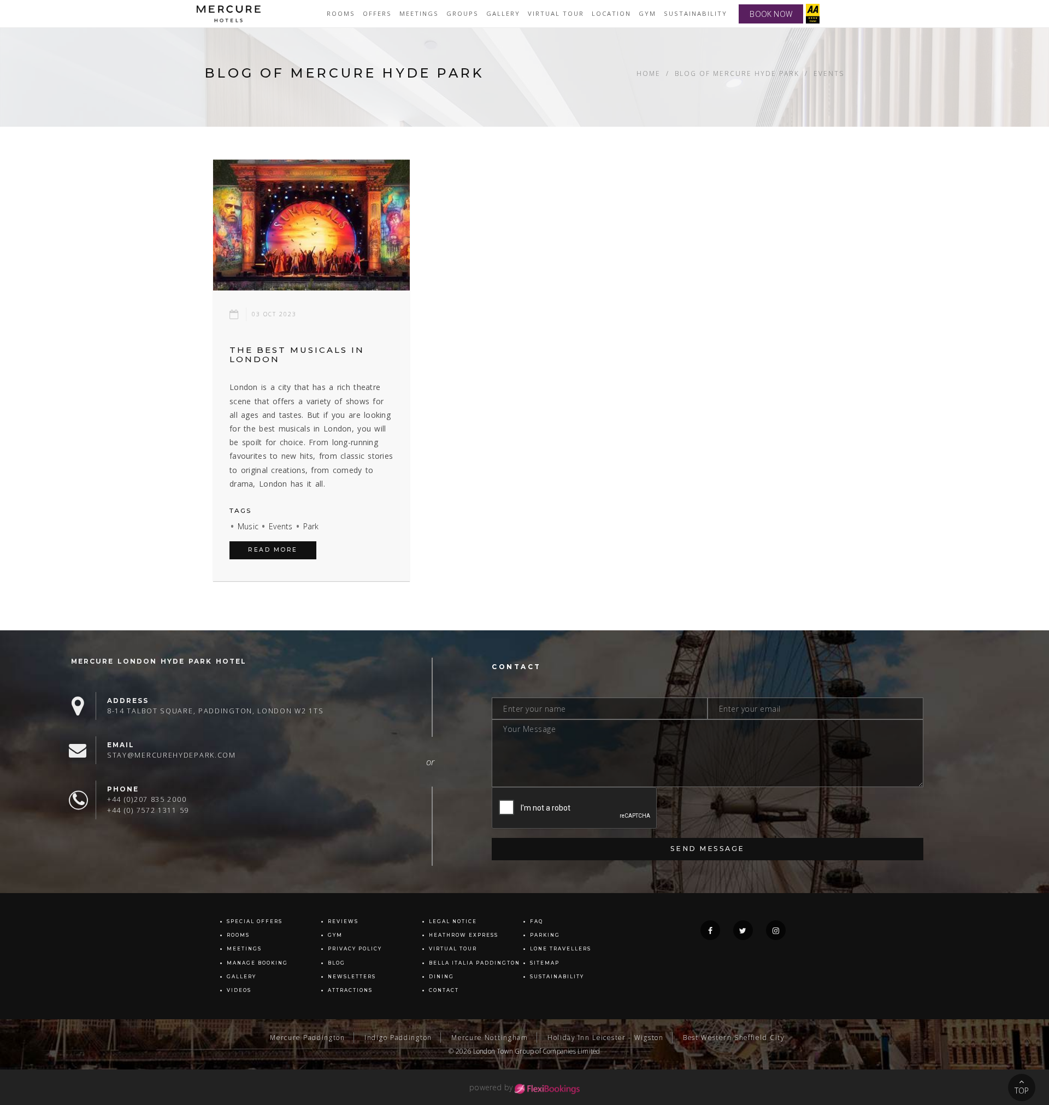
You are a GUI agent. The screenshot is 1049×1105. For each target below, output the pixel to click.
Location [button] (611, 13)
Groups (462, 13)
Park (311, 526)
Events (280, 526)
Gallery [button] (503, 13)
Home (649, 73)
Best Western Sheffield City (734, 1037)
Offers (377, 13)
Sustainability (695, 13)
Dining (441, 976)
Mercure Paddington (307, 1037)
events (829, 73)
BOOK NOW (771, 14)
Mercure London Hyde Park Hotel (158, 661)
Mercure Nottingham (489, 1037)
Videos (239, 990)
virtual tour (556, 13)
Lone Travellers (560, 949)
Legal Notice (453, 921)
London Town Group (503, 1051)
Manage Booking (257, 963)
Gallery (241, 976)
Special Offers (254, 921)
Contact (444, 990)
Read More (273, 549)
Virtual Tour (453, 949)
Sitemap (544, 963)
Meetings (419, 13)
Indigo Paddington (398, 1037)
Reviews (343, 921)
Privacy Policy (355, 949)
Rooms (341, 13)
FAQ (536, 921)
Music (248, 526)
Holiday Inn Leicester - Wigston (605, 1037)
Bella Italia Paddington (474, 963)
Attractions (350, 990)
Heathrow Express (463, 935)
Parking (545, 935)
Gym (647, 13)
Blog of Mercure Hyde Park (737, 73)
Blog (336, 963)
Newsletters (352, 976)
